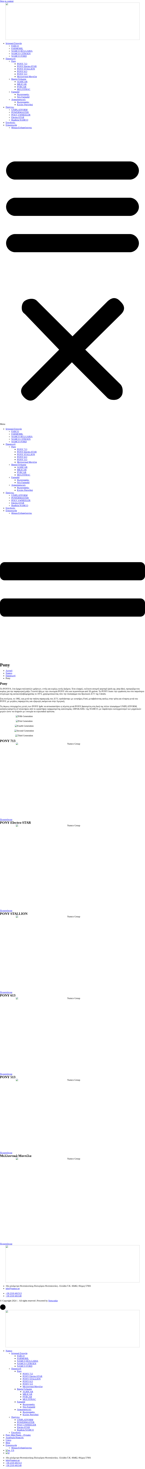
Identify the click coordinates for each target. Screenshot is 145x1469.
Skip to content (6, 1)
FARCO (15, 46)
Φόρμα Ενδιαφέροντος (21, 127)
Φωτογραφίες (23, 94)
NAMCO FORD (19, 56)
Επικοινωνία (11, 125)
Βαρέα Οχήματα (18, 79)
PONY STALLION (26, 69)
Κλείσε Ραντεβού (31, 1414)
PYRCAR (21, 87)
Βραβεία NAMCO (19, 120)
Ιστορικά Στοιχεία (14, 43)
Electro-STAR (17, 117)
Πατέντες (10, 107)
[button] (72, 278)
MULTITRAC (23, 89)
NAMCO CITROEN (21, 53)
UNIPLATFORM (19, 110)
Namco (9, 1351)
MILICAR (22, 84)
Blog (8, 1442)
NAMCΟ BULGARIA (22, 51)
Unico (8, 1440)
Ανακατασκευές (18, 99)
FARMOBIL (17, 48)
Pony (13, 61)
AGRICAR (22, 81)
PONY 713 (22, 64)
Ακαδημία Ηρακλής (15, 1437)
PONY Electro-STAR (27, 66)
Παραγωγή (10, 58)
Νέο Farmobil (23, 97)
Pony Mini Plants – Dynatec (18, 1435)
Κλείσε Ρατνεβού (25, 104)
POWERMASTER (20, 112)
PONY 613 (22, 71)
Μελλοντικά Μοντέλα (27, 76)
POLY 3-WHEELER (20, 115)
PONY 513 (22, 74)
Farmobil (15, 92)
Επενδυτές (10, 122)
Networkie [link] (53, 1300)
